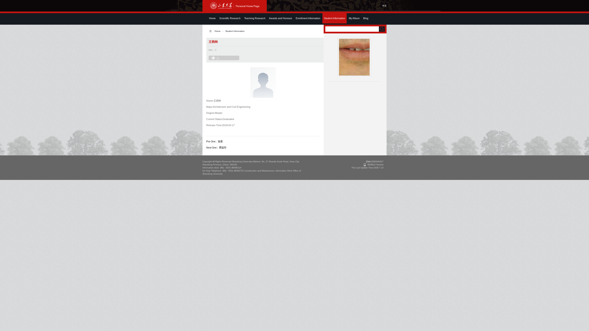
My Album (354, 18)
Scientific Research (230, 18)
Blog (365, 18)
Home (212, 18)
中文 (384, 5)
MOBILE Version (374, 164)
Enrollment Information (308, 18)
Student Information (334, 18)
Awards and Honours (280, 18)
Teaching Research (254, 18)
